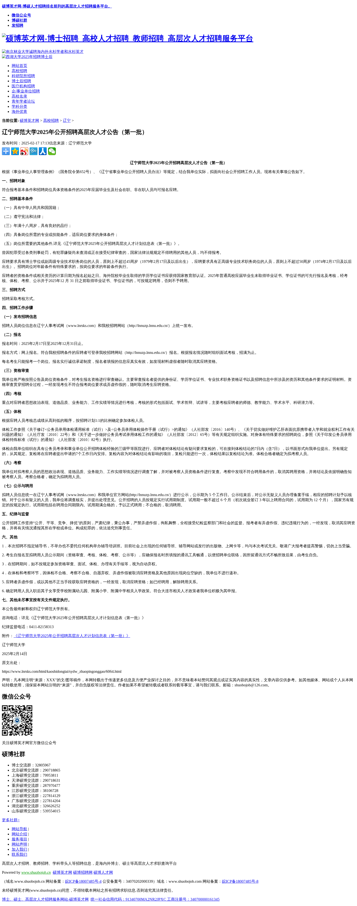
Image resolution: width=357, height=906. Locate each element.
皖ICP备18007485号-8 (240, 881)
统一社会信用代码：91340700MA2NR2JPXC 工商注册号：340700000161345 (155, 899)
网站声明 (19, 844)
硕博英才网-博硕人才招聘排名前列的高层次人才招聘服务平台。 (57, 6)
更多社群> (11, 820)
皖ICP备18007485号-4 (83, 881)
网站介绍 (19, 834)
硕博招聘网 (83, 872)
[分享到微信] (52, 151)
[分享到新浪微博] (24, 151)
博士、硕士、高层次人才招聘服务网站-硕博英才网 (45, 899)
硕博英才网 (29, 120)
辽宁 (67, 120)
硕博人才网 (103, 872)
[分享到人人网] (43, 151)
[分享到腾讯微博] (33, 151)
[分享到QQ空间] (15, 151)
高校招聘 (51, 120)
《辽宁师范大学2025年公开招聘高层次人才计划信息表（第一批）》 (72, 636)
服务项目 (19, 839)
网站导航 (19, 829)
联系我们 (19, 854)
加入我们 (19, 849)
